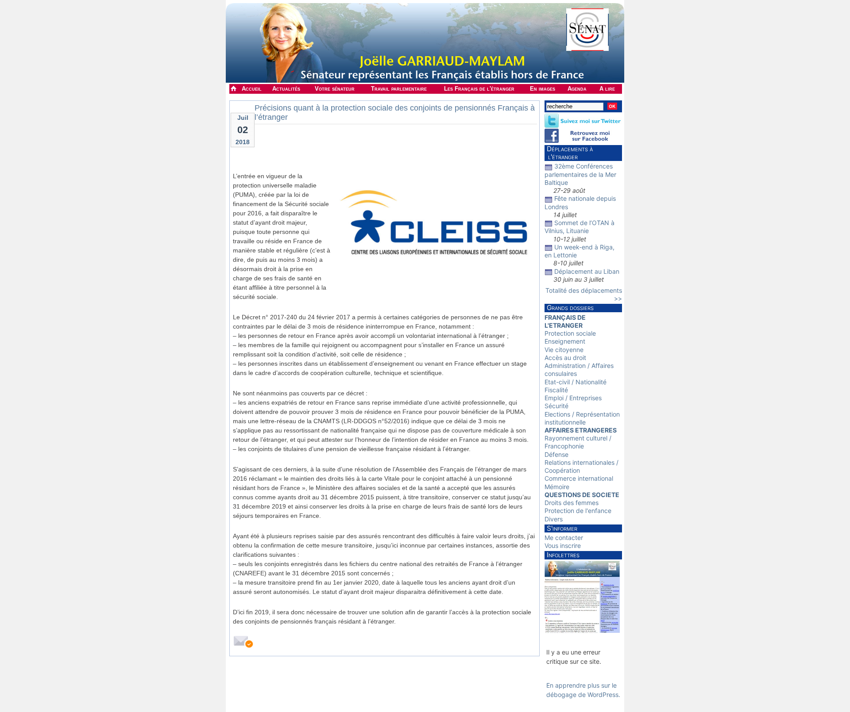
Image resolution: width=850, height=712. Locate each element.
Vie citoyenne (564, 349)
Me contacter (564, 537)
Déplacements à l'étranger (569, 153)
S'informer (562, 528)
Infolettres (563, 555)
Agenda (577, 88)
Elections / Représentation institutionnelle (582, 418)
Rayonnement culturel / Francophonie (578, 442)
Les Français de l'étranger (479, 88)
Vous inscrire (563, 545)
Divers (554, 519)
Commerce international (579, 478)
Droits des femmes (572, 502)
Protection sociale (570, 333)
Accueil (252, 88)
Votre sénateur (335, 88)
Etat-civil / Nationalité (576, 382)
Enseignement (565, 341)
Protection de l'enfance (578, 510)
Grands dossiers (570, 307)
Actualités (286, 88)
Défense (556, 454)
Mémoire (557, 486)
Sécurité (556, 406)
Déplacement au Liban (586, 271)
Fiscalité (556, 390)
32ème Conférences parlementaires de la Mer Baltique (580, 174)
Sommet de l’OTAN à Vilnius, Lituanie (579, 226)
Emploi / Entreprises (573, 398)
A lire (607, 88)
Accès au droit (565, 357)
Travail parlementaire (399, 88)
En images (542, 88)
